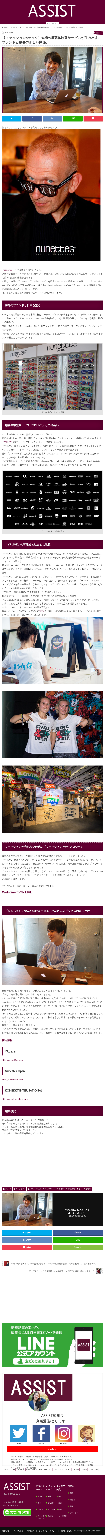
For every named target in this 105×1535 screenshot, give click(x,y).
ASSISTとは (18, 1531)
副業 (49, 1496)
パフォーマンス (35, 1189)
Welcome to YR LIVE (17, 892)
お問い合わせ (66, 1531)
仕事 (91, 1469)
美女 (60, 1503)
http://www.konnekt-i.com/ (15, 1099)
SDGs (42, 611)
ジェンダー (74, 1513)
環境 (71, 1493)
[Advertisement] (52, 1158)
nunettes (8, 269)
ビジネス (8, 1189)
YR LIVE (8, 442)
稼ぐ (80, 1189)
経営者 (40, 1496)
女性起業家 (62, 1516)
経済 (71, 1506)
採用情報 (7, 1040)
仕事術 (61, 1189)
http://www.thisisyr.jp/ (12, 1060)
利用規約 (30, 1531)
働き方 (50, 1516)
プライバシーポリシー (48, 1531)
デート (68, 1469)
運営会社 (5, 1531)
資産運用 (51, 1503)
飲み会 (76, 1469)
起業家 (88, 1189)
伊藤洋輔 (71, 1189)
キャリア (21, 1469)
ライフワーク (50, 1189)
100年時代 (52, 1509)
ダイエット (59, 1469)
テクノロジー (20, 1189)
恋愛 (60, 1509)
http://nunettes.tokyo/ (12, 1079)
